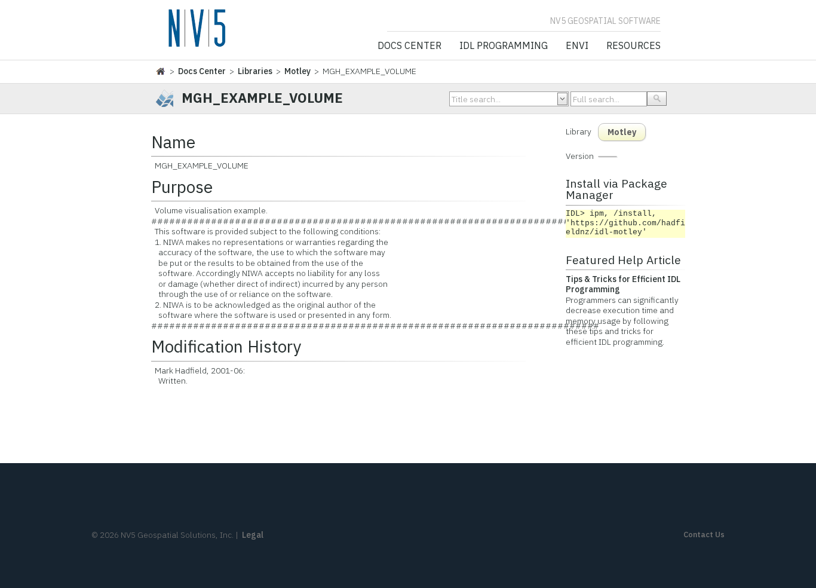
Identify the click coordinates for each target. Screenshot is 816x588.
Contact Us (704, 534)
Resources (633, 46)
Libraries (255, 71)
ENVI (577, 46)
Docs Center (409, 46)
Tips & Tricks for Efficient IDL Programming (623, 284)
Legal (252, 534)
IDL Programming (503, 46)
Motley (297, 71)
